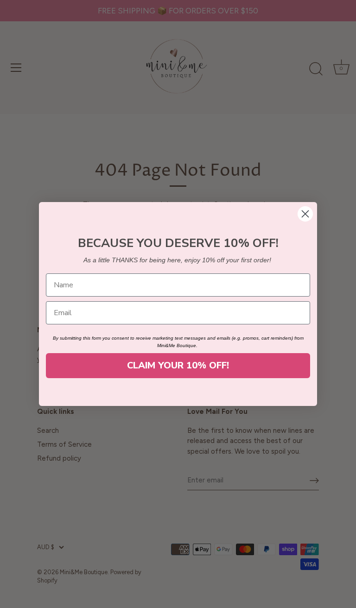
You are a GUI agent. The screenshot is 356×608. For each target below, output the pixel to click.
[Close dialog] (305, 214)
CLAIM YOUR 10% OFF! (178, 365)
